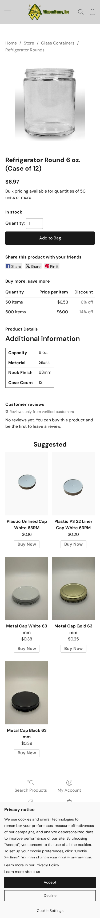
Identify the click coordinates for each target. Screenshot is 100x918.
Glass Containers (57, 43)
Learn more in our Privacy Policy (31, 865)
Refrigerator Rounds (25, 50)
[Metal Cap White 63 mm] (26, 588)
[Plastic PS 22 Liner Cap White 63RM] (73, 483)
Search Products (31, 790)
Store (29, 43)
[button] (50, 12)
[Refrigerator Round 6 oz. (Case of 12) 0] (50, 103)
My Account (69, 790)
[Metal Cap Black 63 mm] (26, 692)
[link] (50, 908)
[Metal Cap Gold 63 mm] (73, 588)
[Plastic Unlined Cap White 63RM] (26, 483)
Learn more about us (22, 871)
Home (11, 43)
